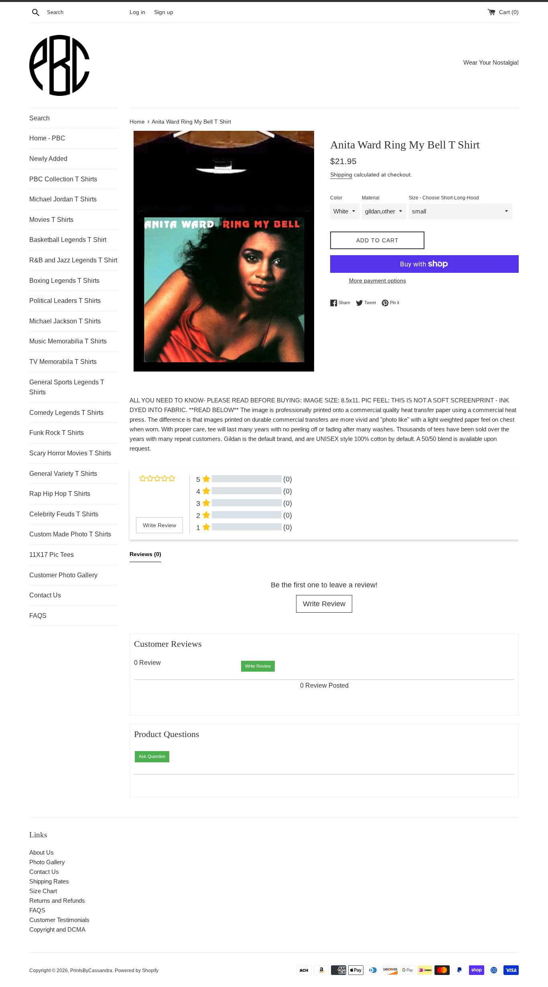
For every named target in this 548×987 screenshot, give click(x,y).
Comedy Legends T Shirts (66, 412)
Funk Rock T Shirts (56, 432)
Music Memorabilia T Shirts (68, 341)
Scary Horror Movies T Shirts (70, 453)
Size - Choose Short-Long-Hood (444, 198)
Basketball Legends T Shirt (67, 239)
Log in (137, 12)
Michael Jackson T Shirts (65, 321)
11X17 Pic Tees (51, 554)
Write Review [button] (159, 525)
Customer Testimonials (59, 919)
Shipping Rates (49, 881)
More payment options (377, 280)
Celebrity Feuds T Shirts (63, 514)
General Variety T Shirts (63, 473)
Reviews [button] (145, 554)
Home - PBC (47, 138)
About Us (41, 852)
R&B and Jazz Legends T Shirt (73, 260)
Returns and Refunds (57, 900)
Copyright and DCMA (57, 929)
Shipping (341, 174)
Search (39, 118)
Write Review (324, 604)
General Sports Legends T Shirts (66, 387)
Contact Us (45, 595)
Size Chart (43, 890)
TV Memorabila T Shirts (63, 361)
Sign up (163, 12)
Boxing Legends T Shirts (64, 280)
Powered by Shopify (136, 970)
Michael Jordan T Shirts (63, 199)
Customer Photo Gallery (63, 575)
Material (371, 198)
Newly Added (48, 158)
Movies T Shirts (51, 219)
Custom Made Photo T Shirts (70, 534)
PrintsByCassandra (91, 970)
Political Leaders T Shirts (65, 300)
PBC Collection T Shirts (63, 179)
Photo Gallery (47, 862)
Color (336, 198)
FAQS (38, 615)
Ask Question (152, 756)
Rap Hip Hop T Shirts (59, 493)
